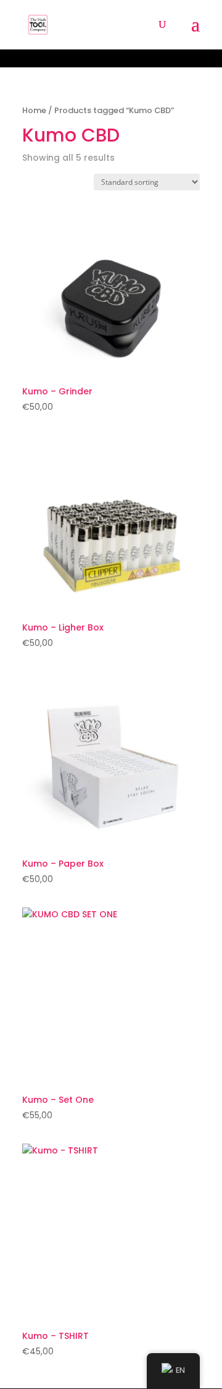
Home (34, 110)
